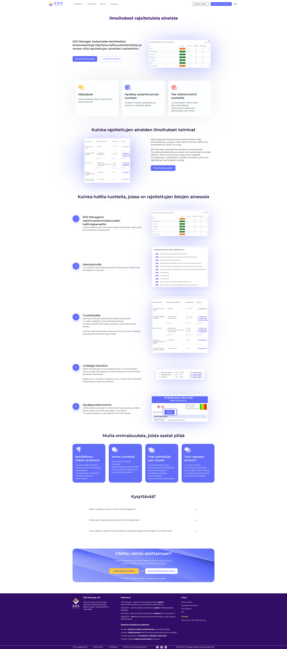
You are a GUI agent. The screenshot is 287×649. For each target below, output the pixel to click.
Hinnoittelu (92, 4)
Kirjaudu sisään (200, 4)
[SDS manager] (55, 4)
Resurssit (114, 4)
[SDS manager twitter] (161, 647)
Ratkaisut (78, 4)
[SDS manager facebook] (157, 647)
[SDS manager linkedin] (165, 647)
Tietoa (102, 4)
